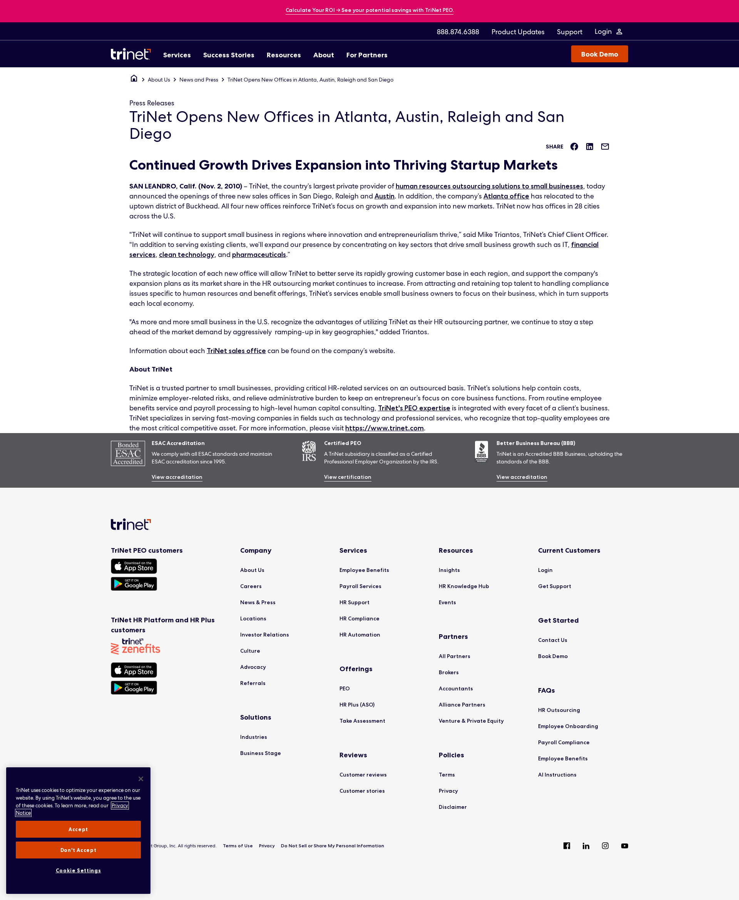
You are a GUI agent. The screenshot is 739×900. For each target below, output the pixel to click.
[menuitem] (458, 31)
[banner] (370, 11)
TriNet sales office (236, 351)
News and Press (198, 79)
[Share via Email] (605, 146)
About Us (159, 79)
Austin (385, 196)
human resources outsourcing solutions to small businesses (489, 186)
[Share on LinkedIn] (589, 146)
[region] (78, 830)
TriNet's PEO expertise (414, 408)
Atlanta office (506, 196)
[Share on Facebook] (574, 146)
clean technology (186, 254)
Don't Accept (78, 850)
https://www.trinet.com (384, 428)
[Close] (140, 778)
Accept (78, 829)
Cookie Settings (78, 870)
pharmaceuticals (259, 254)
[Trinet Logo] (133, 53)
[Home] (134, 79)
